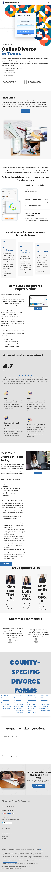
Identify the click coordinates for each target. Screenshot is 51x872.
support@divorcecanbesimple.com (10, 819)
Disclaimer (4, 838)
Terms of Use (28, 34)
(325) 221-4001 (5, 816)
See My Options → (25, 31)
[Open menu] (48, 2)
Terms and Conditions (6, 833)
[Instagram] (7, 806)
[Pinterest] (12, 806)
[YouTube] (9, 806)
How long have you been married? (24, 24)
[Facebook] (2, 806)
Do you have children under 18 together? (23, 19)
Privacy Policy (4, 835)
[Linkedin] (14, 806)
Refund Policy (4, 836)
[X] (5, 806)
